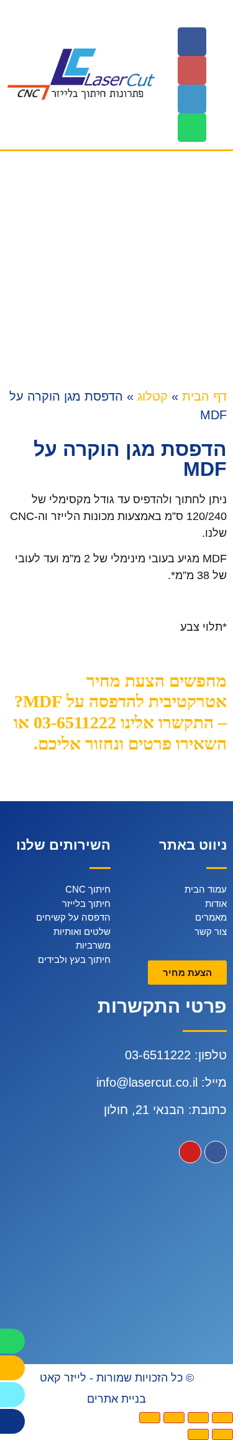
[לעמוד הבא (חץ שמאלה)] (198, 1434)
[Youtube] (190, 1152)
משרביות (93, 945)
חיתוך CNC (88, 889)
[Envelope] (12, 1367)
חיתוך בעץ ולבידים (74, 959)
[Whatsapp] (192, 127)
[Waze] (12, 1394)
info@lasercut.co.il (147, 1082)
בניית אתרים (116, 1399)
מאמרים (211, 917)
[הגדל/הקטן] (149, 1417)
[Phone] (192, 99)
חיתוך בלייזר (86, 903)
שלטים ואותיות (82, 931)
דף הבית (204, 396)
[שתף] (198, 1417)
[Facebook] (192, 41)
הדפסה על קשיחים (73, 917)
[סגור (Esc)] (222, 1417)
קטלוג (152, 396)
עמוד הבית (206, 889)
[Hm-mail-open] (192, 70)
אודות (216, 903)
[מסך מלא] (174, 1417)
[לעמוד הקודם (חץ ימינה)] (222, 1434)
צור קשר (210, 931)
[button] (219, 16)
